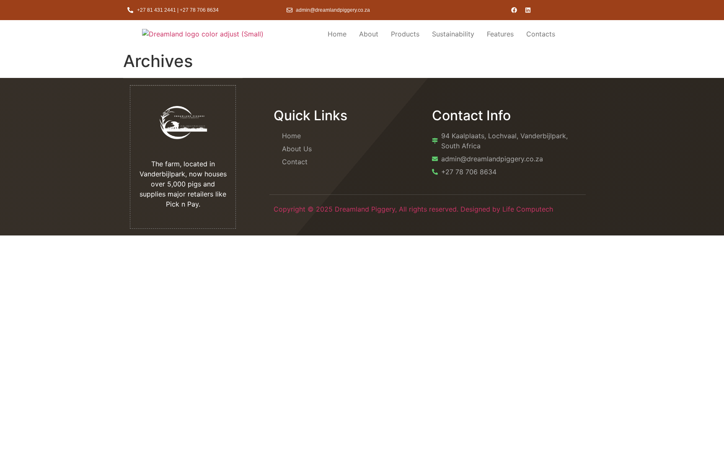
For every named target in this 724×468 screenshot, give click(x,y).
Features (500, 34)
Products (405, 34)
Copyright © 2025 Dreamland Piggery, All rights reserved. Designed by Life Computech (413, 209)
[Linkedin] (528, 10)
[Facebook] (514, 10)
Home (337, 34)
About (368, 34)
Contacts (540, 34)
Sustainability (453, 34)
